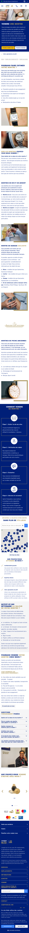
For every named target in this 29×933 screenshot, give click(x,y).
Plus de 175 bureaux (8, 1)
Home (2, 59)
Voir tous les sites (14, 554)
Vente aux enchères (7, 824)
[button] (19, 539)
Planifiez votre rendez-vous (9, 833)
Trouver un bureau (21, 47)
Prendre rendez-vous (8, 47)
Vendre (3, 829)
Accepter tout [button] (8, 926)
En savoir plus (11, 923)
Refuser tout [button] (21, 926)
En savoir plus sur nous (8, 706)
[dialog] (14, 920)
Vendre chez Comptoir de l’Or (11, 59)
